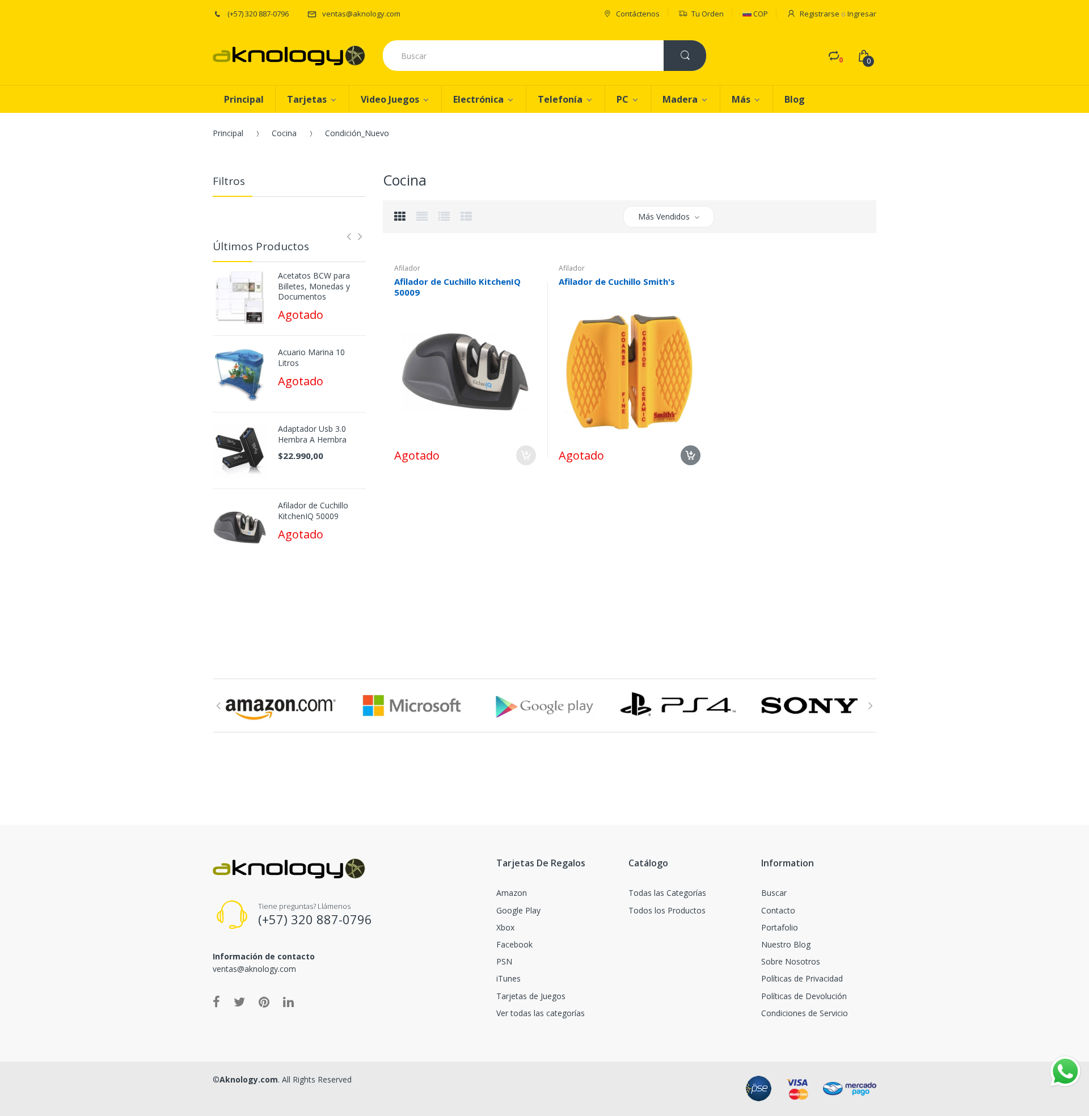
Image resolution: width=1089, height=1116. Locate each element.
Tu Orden (707, 14)
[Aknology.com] (289, 55)
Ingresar (861, 14)
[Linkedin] (288, 1001)
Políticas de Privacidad (802, 978)
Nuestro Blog (786, 944)
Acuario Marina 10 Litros (311, 357)
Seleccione (526, 455)
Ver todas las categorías (540, 1013)
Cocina (284, 133)
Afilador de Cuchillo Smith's (617, 281)
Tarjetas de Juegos (530, 996)
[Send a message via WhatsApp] (1065, 1071)
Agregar (502, 500)
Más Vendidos (664, 216)
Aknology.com (249, 1079)
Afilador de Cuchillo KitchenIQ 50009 (313, 510)
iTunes (508, 978)
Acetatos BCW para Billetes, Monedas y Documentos (314, 286)
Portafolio (779, 927)
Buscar (774, 892)
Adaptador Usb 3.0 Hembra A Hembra (312, 434)
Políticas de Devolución (804, 996)
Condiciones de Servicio (804, 1013)
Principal (228, 133)
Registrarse (819, 14)
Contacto (778, 910)
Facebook (514, 944)
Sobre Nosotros (790, 961)
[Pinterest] (264, 1001)
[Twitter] (239, 1001)
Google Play (518, 910)
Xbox (505, 927)
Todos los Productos (667, 910)
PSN (504, 961)
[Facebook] (216, 1001)
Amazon (511, 892)
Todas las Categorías (667, 892)
